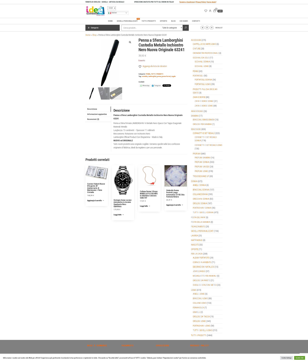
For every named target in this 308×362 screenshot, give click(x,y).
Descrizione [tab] (92, 109)
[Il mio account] (210, 11)
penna (159, 76)
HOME (110, 21)
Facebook (203, 27)
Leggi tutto (118, 215)
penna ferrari (166, 76)
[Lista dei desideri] (205, 11)
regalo (173, 76)
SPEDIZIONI (162, 345)
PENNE (148, 74)
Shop (94, 35)
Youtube (212, 27)
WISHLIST (219, 28)
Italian (114, 13)
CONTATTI (196, 21)
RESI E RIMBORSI (97, 345)
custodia (144, 76)
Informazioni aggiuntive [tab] (97, 114)
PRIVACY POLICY (199, 345)
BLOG (173, 21)
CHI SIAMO (184, 21)
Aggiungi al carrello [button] (94, 200)
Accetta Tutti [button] (300, 358)
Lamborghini (152, 76)
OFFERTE (163, 21)
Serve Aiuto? (211, 2)
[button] (130, 42)
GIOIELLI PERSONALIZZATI (128, 20)
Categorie (94, 28)
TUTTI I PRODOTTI (149, 21)
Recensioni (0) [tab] (93, 119)
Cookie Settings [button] (287, 358)
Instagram (207, 27)
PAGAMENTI (127, 345)
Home (87, 35)
